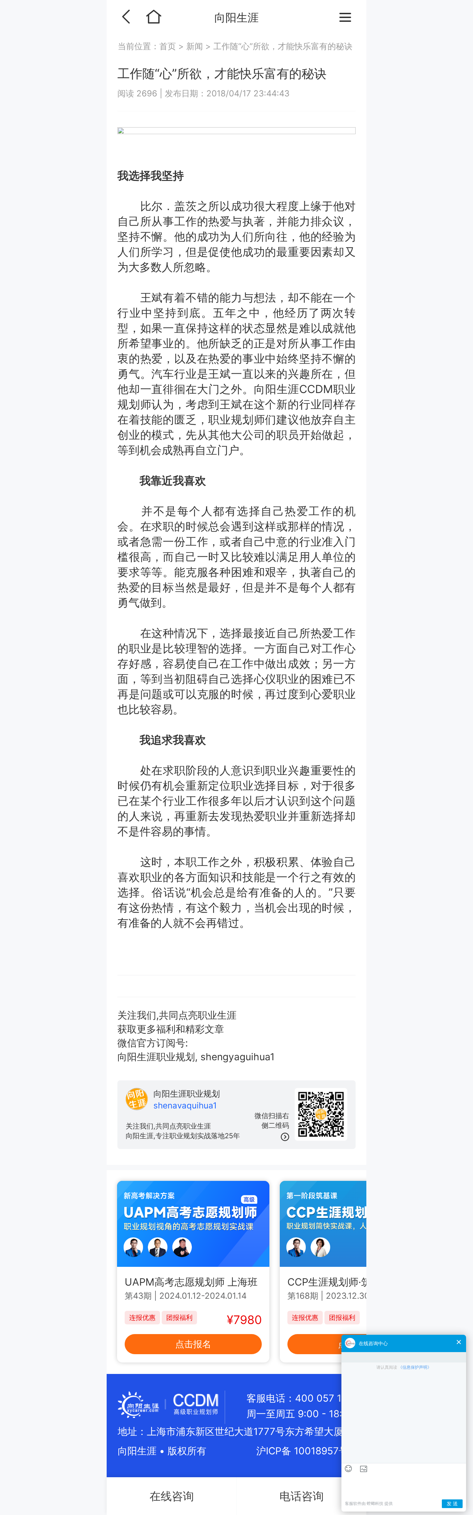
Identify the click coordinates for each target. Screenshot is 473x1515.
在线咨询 (172, 1496)
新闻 (194, 46)
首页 (168, 46)
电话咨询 (301, 1496)
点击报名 (193, 1344)
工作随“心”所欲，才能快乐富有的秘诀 (282, 46)
